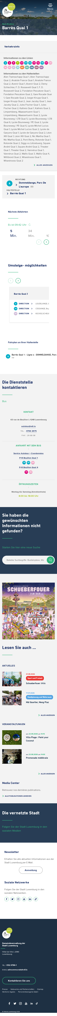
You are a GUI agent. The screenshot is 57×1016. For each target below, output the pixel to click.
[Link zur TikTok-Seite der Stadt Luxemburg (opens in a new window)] (36, 899)
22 (28, 463)
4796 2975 (31, 431)
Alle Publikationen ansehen (18, 796)
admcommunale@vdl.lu (17, 970)
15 (26, 472)
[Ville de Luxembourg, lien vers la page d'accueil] (8, 16)
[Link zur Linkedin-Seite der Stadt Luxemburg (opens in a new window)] (30, 899)
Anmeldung (31, 870)
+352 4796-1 (11, 965)
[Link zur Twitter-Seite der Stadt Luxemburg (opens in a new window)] (12, 899)
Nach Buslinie (8, 24)
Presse (5, 989)
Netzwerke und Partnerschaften (22, 989)
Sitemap (40, 989)
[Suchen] (50, 560)
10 (24, 463)
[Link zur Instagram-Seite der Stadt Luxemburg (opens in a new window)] (18, 899)
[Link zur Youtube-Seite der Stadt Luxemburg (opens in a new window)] (24, 899)
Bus (4, 401)
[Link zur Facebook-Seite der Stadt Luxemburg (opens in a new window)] (6, 899)
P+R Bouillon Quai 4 (28, 467)
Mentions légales (8, 992)
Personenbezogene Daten (28, 992)
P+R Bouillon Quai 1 (28, 458)
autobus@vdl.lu (28, 426)
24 (33, 463)
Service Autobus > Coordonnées (28, 453)
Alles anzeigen (45, 165)
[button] (39, 242)
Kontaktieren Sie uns (19, 980)
